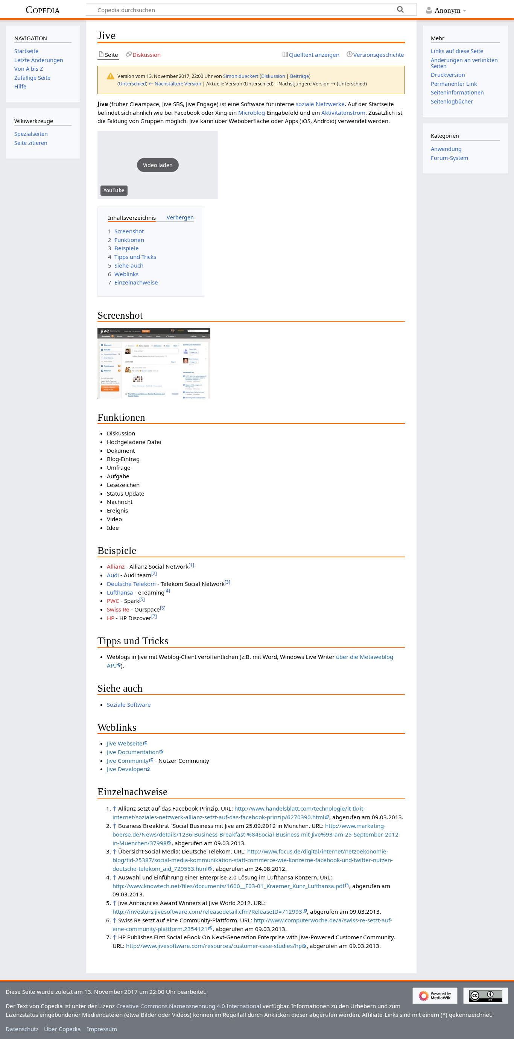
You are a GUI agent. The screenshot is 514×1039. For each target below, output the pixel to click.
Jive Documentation (133, 752)
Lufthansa (120, 592)
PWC (113, 600)
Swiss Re (118, 609)
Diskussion (273, 76)
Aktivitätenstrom (343, 112)
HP (110, 618)
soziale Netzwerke (320, 104)
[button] (157, 165)
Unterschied (132, 83)
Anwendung (446, 148)
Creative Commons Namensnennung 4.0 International (188, 1006)
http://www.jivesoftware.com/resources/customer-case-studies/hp (214, 945)
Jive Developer (126, 769)
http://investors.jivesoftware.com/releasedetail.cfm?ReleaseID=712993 (207, 911)
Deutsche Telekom (131, 583)
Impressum (102, 1029)
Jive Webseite (125, 743)
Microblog (251, 112)
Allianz (116, 566)
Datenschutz (22, 1029)
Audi (113, 575)
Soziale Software (129, 704)
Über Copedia (62, 1029)
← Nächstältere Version (175, 83)
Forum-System (449, 157)
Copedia (43, 9)
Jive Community (128, 760)
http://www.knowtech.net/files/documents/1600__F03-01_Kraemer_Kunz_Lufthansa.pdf (228, 886)
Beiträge (299, 76)
